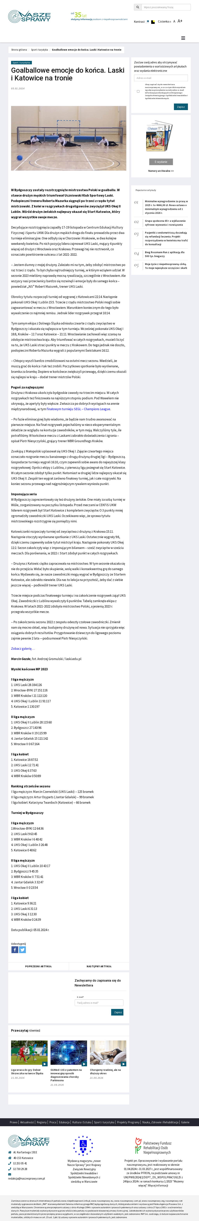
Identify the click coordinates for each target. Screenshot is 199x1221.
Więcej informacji (158, 1185)
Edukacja (64, 1122)
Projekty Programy (128, 1122)
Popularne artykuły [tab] (146, 190)
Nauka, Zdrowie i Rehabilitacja (160, 1122)
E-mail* (80, 997)
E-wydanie (161, 162)
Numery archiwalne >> (161, 170)
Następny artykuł (99, 966)
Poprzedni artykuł (38, 966)
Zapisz (118, 1012)
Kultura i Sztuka (81, 1122)
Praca (52, 1122)
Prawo (13, 1122)
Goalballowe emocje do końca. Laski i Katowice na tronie (86, 49)
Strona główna (19, 49)
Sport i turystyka (39, 49)
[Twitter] (22, 949)
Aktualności (27, 1122)
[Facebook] (14, 949)
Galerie (185, 1122)
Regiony (42, 1122)
